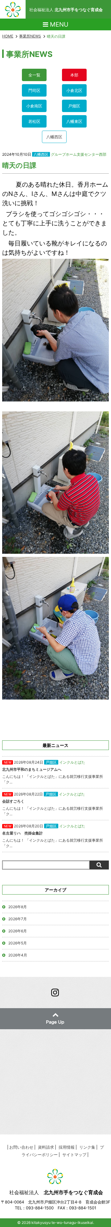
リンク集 (87, 1147)
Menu (58, 24)
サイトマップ (74, 1154)
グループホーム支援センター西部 (78, 154)
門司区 (34, 90)
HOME (7, 36)
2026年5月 (17, 943)
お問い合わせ (21, 1147)
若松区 (34, 121)
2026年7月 (17, 919)
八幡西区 (54, 136)
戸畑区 (74, 105)
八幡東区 (74, 121)
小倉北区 (74, 90)
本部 (74, 74)
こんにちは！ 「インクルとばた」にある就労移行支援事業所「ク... (52, 772)
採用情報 (67, 1147)
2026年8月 (17, 906)
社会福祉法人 (66, 9)
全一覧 (34, 74)
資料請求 (46, 1147)
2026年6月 (17, 931)
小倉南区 (34, 105)
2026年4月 (17, 955)
